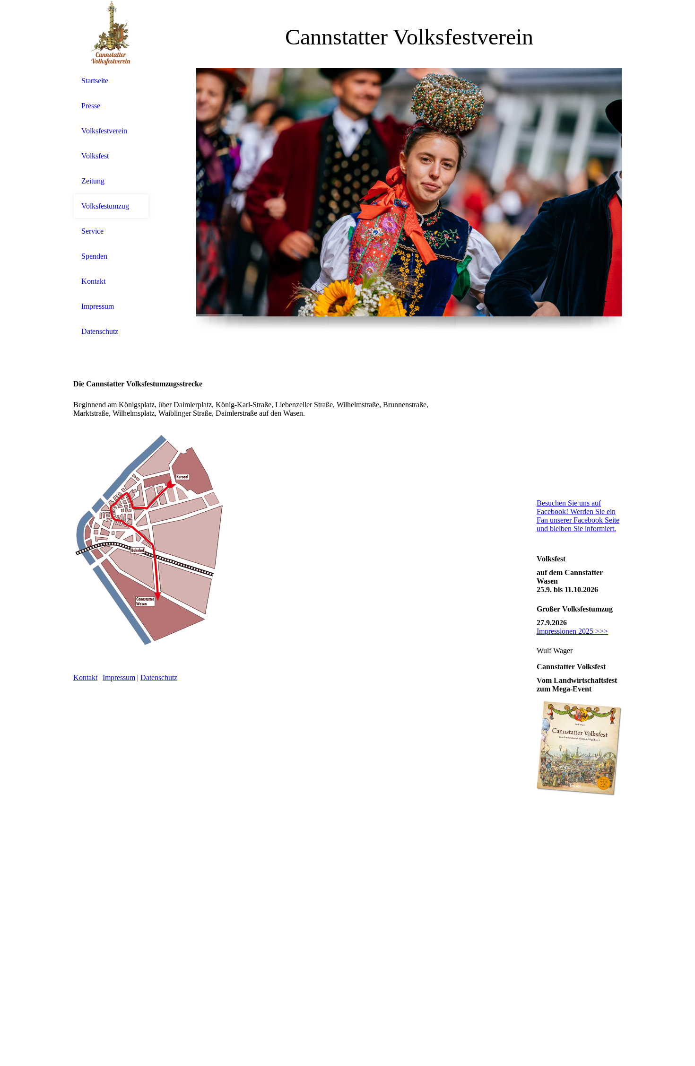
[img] (111, 34)
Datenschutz (99, 331)
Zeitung (92, 181)
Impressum (97, 306)
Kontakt (93, 281)
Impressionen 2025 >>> (572, 631)
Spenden (94, 256)
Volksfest (95, 156)
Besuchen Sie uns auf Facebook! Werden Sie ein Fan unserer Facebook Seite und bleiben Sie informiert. (578, 516)
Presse (90, 106)
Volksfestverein (104, 131)
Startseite (94, 81)
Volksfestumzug (105, 206)
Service (92, 231)
